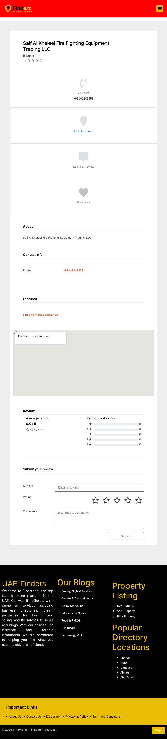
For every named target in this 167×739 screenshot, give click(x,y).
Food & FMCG (70, 620)
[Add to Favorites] (83, 195)
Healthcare (68, 627)
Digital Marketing (72, 605)
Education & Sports (74, 613)
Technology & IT (72, 635)
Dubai (124, 662)
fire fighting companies (42, 314)
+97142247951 (73, 270)
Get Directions (83, 130)
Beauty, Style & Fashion (77, 591)
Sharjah (125, 657)
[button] (159, 8)
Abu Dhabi (127, 677)
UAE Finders (24, 583)
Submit (126, 536)
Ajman (124, 672)
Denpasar (126, 667)
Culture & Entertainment (77, 598)
